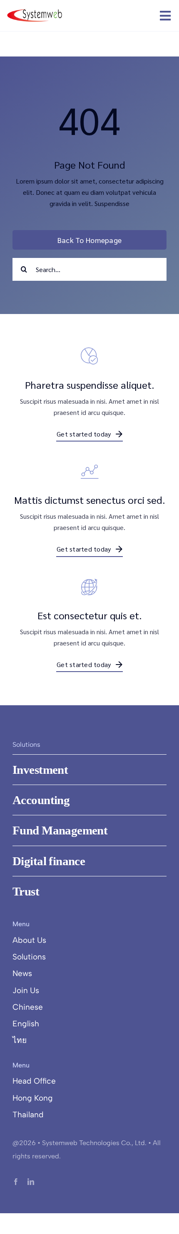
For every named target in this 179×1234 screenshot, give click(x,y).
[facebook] (15, 1181)
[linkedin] (30, 1181)
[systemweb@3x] (34, 10)
